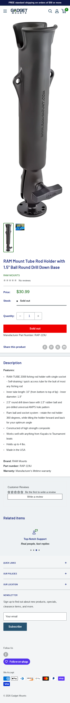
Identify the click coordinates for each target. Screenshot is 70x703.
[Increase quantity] (38, 316)
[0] (64, 11)
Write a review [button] (35, 496)
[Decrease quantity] (20, 316)
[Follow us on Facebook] (5, 654)
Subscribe (15, 626)
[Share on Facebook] (44, 347)
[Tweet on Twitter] (57, 347)
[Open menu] (5, 11)
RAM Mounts (11, 275)
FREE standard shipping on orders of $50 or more (35, 2)
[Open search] (50, 11)
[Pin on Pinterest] (51, 347)
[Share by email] (64, 347)
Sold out (35, 328)
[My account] (57, 11)
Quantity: (8, 315)
